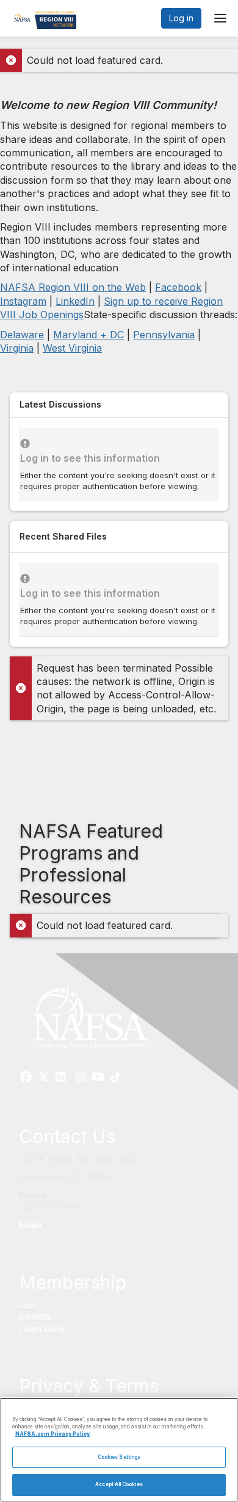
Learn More (42, 1329)
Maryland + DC (88, 335)
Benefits (35, 1317)
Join (27, 1305)
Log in (181, 18)
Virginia (17, 348)
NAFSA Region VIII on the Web (73, 287)
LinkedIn (75, 301)
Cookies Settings (119, 1457)
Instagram (23, 301)
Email (30, 1225)
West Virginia (72, 348)
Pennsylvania (164, 335)
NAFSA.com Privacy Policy (52, 1434)
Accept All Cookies (118, 1484)
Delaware (22, 335)
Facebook (178, 287)
